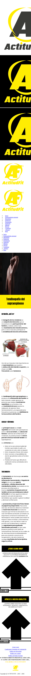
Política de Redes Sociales (15, 655)
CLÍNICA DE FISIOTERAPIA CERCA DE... (16, 659)
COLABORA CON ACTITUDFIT (15, 662)
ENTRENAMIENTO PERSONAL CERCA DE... (16, 657)
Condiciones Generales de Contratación (15, 649)
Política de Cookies (15, 653)
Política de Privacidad (15, 651)
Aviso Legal (15, 647)
